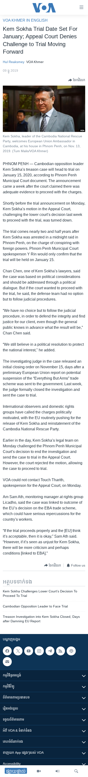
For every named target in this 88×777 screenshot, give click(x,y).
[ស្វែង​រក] (76, 771)
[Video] (39, 771)
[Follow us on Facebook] (7, 650)
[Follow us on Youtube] (28, 650)
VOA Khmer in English (25, 20)
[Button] (76, 80)
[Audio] (57, 771)
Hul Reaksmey (13, 62)
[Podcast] (71, 650)
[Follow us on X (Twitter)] (17, 650)
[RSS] (60, 650)
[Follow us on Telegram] (50, 650)
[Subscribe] (7, 661)
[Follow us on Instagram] (39, 650)
